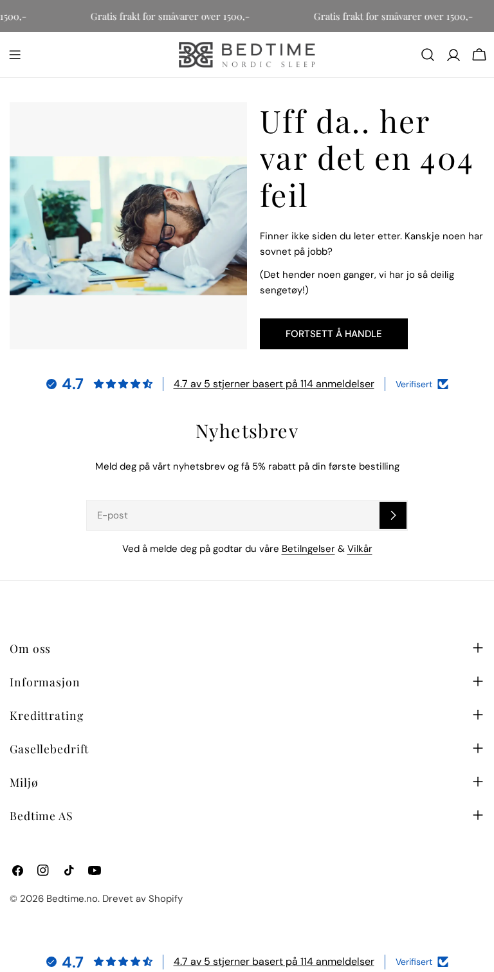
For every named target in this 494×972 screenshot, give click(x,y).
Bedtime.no (72, 898)
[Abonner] (393, 515)
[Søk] (428, 55)
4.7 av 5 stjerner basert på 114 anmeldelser (274, 383)
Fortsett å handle (334, 333)
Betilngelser (308, 548)
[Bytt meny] (15, 55)
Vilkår (359, 548)
